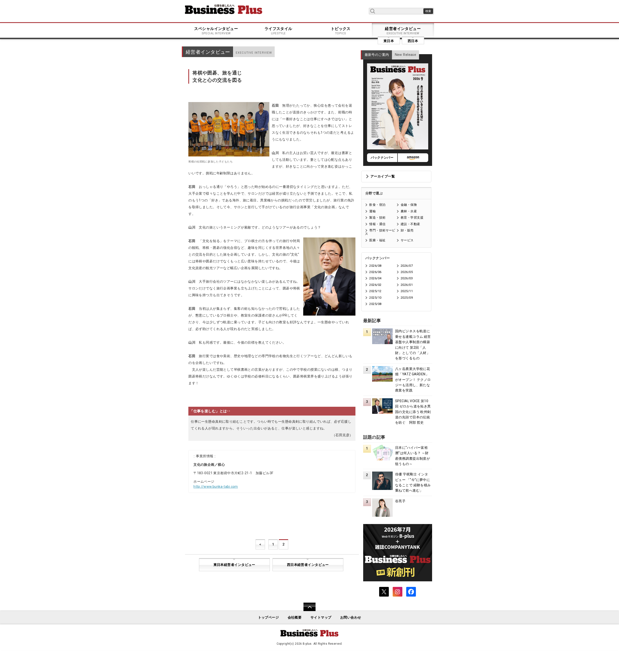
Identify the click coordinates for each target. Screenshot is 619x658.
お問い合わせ (350, 617)
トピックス (341, 30)
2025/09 (407, 297)
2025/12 (375, 291)
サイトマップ (321, 617)
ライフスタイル (278, 30)
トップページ (268, 617)
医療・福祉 (377, 240)
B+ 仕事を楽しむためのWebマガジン (223, 9)
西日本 (413, 41)
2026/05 (407, 272)
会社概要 (295, 617)
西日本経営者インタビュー (308, 565)
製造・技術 (377, 217)
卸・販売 (407, 230)
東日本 (388, 41)
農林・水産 (409, 211)
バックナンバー (382, 157)
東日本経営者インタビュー (234, 565)
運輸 (372, 211)
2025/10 (375, 297)
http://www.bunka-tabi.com (215, 486)
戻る (306, 610)
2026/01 (407, 285)
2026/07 (407, 265)
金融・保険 (409, 205)
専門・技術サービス (380, 232)
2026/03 (407, 278)
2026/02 (375, 285)
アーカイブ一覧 (382, 176)
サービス (407, 240)
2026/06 (375, 272)
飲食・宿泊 (377, 205)
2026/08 (375, 265)
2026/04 (375, 278)
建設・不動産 (410, 224)
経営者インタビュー (403, 30)
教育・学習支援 (412, 217)
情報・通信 (377, 224)
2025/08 (375, 304)
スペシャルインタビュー (216, 30)
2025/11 (407, 291)
